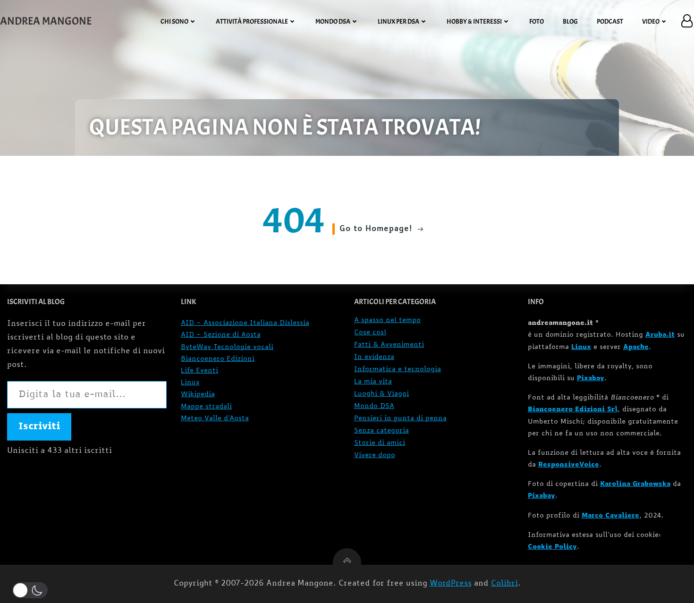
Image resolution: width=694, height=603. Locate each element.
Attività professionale (252, 21)
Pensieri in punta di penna (400, 418)
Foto (536, 21)
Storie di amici (379, 443)
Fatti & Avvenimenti (389, 344)
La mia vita (373, 381)
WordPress (451, 583)
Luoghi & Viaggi (381, 394)
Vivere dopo (374, 455)
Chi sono (174, 21)
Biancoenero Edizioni (217, 359)
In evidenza (374, 357)
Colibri (504, 583)
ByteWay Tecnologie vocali (227, 347)
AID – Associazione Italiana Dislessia (245, 323)
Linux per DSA (398, 21)
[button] (31, 590)
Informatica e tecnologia (397, 369)
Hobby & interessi (474, 21)
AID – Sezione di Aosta (221, 335)
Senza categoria (381, 430)
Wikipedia (198, 394)
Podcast (610, 21)
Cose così (370, 332)
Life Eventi (199, 370)
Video (651, 21)
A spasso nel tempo (387, 320)
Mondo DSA (332, 21)
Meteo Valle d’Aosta (215, 418)
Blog (570, 21)
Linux (190, 382)
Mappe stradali (206, 406)
